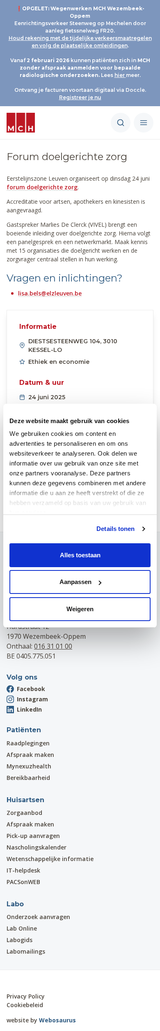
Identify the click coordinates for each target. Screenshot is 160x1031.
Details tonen (115, 528)
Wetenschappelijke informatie (50, 859)
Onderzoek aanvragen (38, 917)
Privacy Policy (26, 996)
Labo (15, 904)
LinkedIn (29, 709)
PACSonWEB (23, 882)
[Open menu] (143, 123)
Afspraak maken (30, 755)
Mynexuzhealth (29, 766)
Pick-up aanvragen (33, 836)
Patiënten (24, 730)
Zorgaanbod (24, 813)
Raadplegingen (28, 743)
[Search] (120, 123)
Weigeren (80, 608)
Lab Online (22, 928)
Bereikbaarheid (28, 778)
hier (120, 75)
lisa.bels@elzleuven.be (50, 293)
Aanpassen (75, 581)
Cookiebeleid (25, 1005)
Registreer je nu (80, 97)
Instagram (32, 699)
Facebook (31, 689)
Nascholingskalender (36, 847)
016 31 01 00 (53, 646)
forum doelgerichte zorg (42, 187)
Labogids (19, 940)
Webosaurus (57, 1020)
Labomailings (26, 951)
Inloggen (29, 981)
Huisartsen (25, 800)
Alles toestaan (80, 555)
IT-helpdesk (23, 870)
